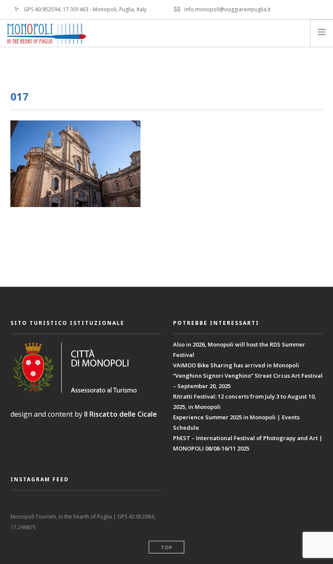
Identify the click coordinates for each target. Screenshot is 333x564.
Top (167, 547)
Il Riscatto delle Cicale (120, 414)
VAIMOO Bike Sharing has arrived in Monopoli (236, 365)
